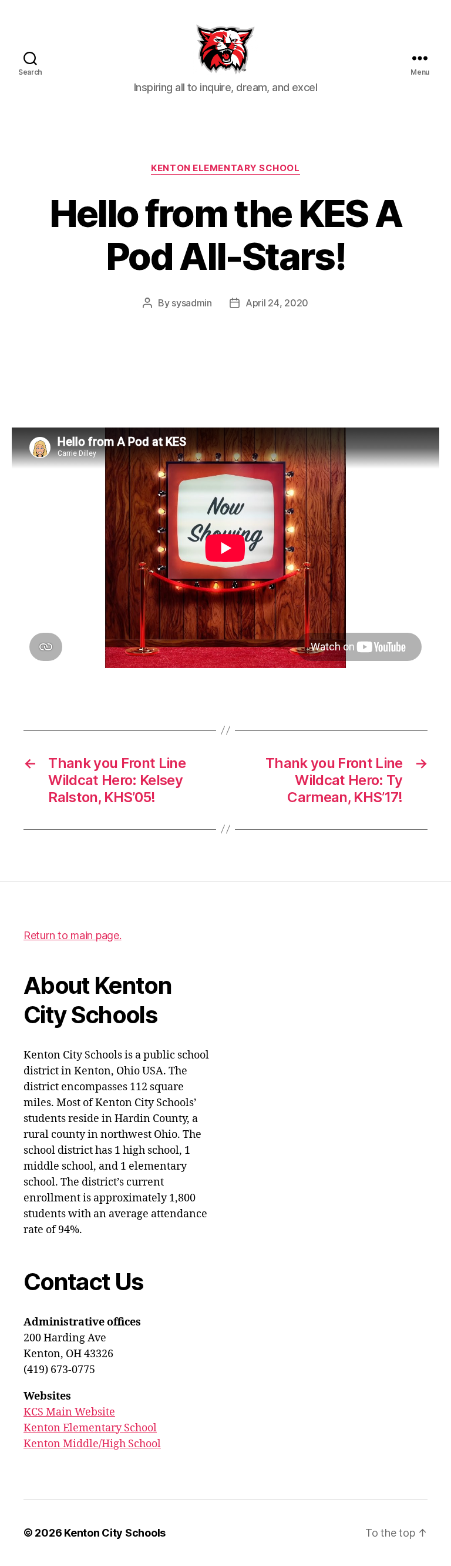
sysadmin (191, 303)
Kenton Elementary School (225, 168)
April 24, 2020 (276, 303)
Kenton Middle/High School (92, 1444)
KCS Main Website (69, 1412)
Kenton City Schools (115, 1533)
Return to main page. (72, 935)
